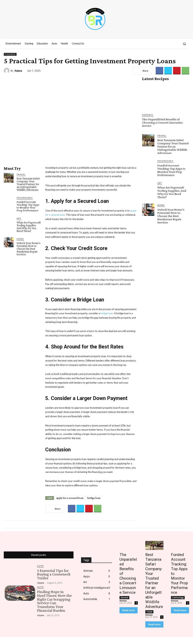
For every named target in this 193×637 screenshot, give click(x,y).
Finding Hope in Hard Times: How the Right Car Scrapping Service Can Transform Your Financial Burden (54, 601)
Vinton (123, 600)
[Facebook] (155, 43)
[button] (184, 44)
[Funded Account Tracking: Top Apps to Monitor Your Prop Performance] (9, 201)
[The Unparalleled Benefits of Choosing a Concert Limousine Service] (165, 97)
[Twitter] (168, 70)
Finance (10, 54)
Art (19, 218)
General (147, 115)
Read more (128, 610)
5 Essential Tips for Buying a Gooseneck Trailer (53, 574)
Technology (25, 198)
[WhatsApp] (185, 70)
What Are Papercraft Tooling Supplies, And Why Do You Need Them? (29, 226)
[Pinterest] (177, 70)
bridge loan (93, 497)
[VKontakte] (169, 43)
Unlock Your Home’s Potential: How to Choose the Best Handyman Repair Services (28, 249)
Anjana (18, 70)
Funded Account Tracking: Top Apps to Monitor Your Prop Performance (28, 206)
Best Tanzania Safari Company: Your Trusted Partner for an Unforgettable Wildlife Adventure (28, 184)
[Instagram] (162, 43)
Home (20, 239)
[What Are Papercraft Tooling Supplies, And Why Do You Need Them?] (9, 222)
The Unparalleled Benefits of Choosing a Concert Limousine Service (162, 122)
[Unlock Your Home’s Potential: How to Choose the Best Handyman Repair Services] (9, 242)
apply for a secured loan (69, 497)
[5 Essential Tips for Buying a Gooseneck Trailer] (20, 572)
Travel (21, 174)
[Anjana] (7, 70)
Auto (40, 566)
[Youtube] (176, 43)
